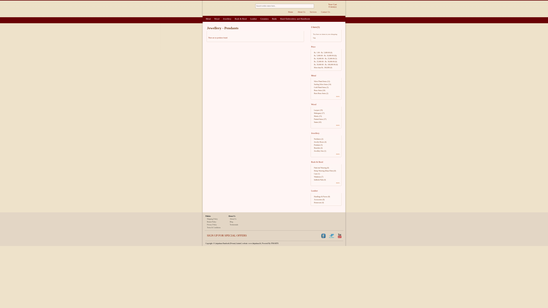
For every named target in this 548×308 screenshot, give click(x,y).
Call (341, 12)
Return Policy (211, 222)
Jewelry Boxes (319, 142)
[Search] (312, 6)
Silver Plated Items (320, 81)
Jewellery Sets (319, 151)
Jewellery (227, 19)
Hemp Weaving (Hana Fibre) (324, 171)
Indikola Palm (318, 180)
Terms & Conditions (214, 228)
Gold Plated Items (320, 87)
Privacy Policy (212, 225)
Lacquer (316, 110)
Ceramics (264, 19)
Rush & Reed (241, 19)
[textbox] (282, 6)
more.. (338, 96)
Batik (274, 19)
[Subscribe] (310, 236)
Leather (253, 19)
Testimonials (234, 225)
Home (290, 12)
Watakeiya (317, 177)
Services (313, 12)
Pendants (317, 145)
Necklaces (317, 139)
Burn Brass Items (320, 93)
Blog (231, 222)
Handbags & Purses (321, 197)
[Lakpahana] (227, 8)
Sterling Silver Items (321, 84)
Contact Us (325, 12)
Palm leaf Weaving (320, 168)
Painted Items (318, 119)
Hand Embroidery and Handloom (295, 19)
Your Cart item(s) (332, 5)
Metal (208, 19)
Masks (316, 116)
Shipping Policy (212, 219)
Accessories (318, 200)
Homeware (317, 203)
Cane (315, 174)
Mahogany (317, 113)
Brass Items (318, 90)
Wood (216, 19)
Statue (316, 122)
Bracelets (317, 148)
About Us (301, 12)
